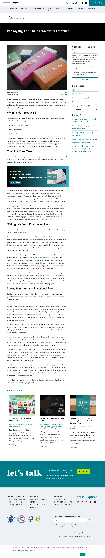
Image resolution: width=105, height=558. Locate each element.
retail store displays (44, 257)
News (74, 102)
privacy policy (84, 72)
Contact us (18, 383)
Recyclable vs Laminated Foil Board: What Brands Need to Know (84, 120)
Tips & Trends (76, 90)
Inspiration (17, 19)
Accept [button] (82, 554)
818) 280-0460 (65, 505)
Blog (24, 19)
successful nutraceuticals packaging (45, 219)
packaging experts (43, 367)
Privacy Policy (32, 550)
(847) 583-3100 (18, 505)
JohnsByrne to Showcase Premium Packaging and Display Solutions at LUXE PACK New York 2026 (83, 149)
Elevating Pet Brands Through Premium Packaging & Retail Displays (85, 140)
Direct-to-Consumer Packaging (48, 426)
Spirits (11, 426)
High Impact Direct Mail (80, 106)
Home (11, 19)
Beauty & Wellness (15, 92)
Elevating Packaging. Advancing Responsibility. (82, 134)
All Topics (77, 109)
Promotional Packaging (79, 98)
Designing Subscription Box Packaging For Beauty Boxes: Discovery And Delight (81, 420)
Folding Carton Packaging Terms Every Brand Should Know (85, 127)
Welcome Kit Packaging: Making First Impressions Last (52, 419)
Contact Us (96, 3)
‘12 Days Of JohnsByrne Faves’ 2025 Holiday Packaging (20, 419)
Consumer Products (56, 424)
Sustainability (16, 426)
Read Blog (12, 445)
